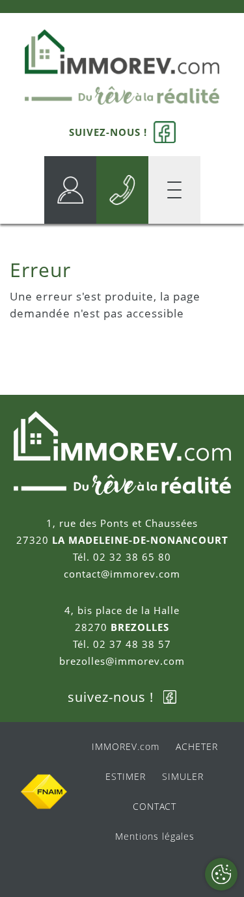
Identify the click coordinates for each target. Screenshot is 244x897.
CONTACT (154, 806)
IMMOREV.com (125, 746)
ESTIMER (125, 776)
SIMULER (183, 776)
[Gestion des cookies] (221, 874)
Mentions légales (155, 836)
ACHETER (197, 746)
